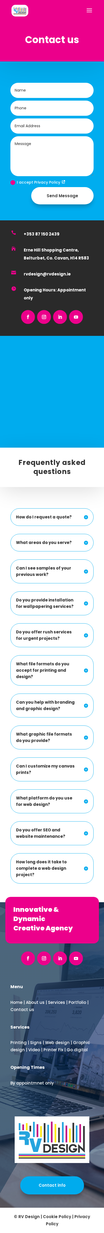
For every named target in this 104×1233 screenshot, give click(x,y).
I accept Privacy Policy (39, 182)
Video (34, 1050)
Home (16, 1002)
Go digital (77, 1050)
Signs (36, 1042)
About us (35, 1002)
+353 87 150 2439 (41, 234)
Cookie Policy (57, 1216)
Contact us (22, 1009)
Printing (18, 1042)
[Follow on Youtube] (76, 317)
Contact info (52, 1185)
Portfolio (77, 1002)
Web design (57, 1042)
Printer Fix (53, 1050)
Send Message (62, 196)
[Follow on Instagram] (44, 317)
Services (56, 1002)
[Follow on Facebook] (28, 317)
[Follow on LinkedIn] (60, 317)
